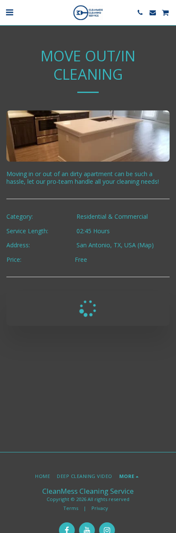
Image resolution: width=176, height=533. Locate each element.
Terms (70, 508)
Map (145, 245)
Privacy (99, 508)
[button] (9, 12)
